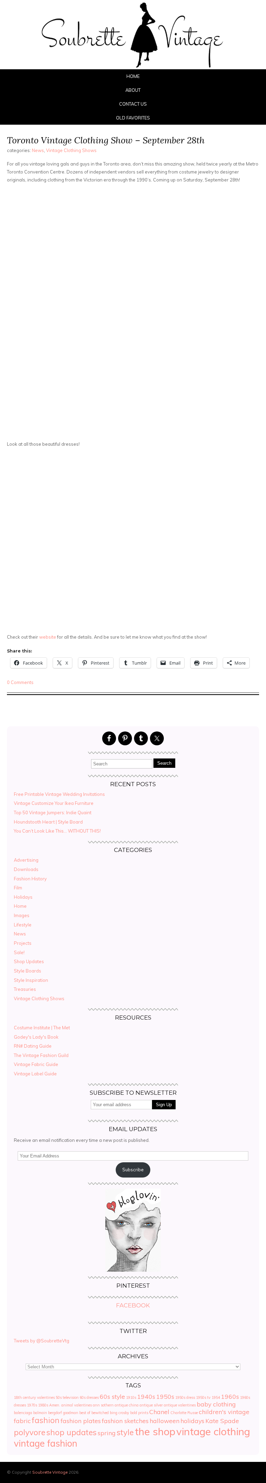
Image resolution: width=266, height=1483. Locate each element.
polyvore (29, 1432)
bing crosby (119, 1412)
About (133, 90)
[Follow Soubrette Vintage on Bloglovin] (133, 1270)
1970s (32, 1405)
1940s (146, 1396)
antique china (127, 1405)
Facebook (133, 1305)
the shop (155, 1431)
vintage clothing (213, 1431)
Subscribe (133, 1169)
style (125, 1432)
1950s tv (203, 1397)
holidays (192, 1420)
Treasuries (25, 989)
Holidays (23, 897)
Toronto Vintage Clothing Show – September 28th (106, 140)
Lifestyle (23, 924)
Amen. (54, 1405)
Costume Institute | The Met (42, 1027)
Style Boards (27, 971)
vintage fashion (45, 1443)
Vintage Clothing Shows (71, 150)
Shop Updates (29, 961)
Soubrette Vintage (50, 1472)
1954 (216, 1397)
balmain (40, 1412)
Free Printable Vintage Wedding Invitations (59, 794)
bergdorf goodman (63, 1412)
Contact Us (133, 104)
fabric (22, 1420)
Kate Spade (222, 1420)
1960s (230, 1396)
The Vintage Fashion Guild (41, 1055)
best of (84, 1412)
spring (107, 1433)
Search (164, 763)
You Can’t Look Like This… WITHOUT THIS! (57, 831)
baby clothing (216, 1404)
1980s (43, 1405)
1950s (165, 1396)
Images (21, 915)
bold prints (139, 1412)
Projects (23, 943)
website (47, 637)
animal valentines (76, 1405)
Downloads (26, 869)
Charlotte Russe (184, 1412)
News (38, 150)
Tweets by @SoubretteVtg (41, 1340)
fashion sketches (125, 1420)
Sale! (19, 952)
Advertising (26, 860)
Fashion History (30, 878)
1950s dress (185, 1397)
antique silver (151, 1405)
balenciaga (23, 1412)
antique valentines (180, 1405)
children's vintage (224, 1411)
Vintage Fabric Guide (36, 1064)
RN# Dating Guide (33, 1046)
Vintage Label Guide (35, 1073)
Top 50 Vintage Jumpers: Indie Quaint (52, 812)
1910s (131, 1397)
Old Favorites (133, 118)
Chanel (159, 1411)
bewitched (100, 1412)
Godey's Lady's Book (36, 1037)
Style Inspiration (31, 980)
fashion (46, 1420)
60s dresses (89, 1397)
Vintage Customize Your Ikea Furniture (54, 803)
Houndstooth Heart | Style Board (48, 822)
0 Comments (20, 682)
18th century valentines (34, 1397)
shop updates (71, 1432)
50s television (67, 1397)
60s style (112, 1396)
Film (18, 887)
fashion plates (81, 1420)
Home (133, 76)
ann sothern (103, 1405)
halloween (164, 1420)
